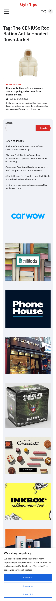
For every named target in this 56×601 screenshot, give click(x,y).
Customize (28, 586)
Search (9, 122)
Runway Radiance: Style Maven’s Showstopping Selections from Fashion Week (24, 91)
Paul (11, 99)
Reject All (28, 594)
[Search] (50, 11)
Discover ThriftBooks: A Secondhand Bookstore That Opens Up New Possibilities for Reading (26, 158)
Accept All (28, 577)
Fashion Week (13, 84)
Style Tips (28, 4)
